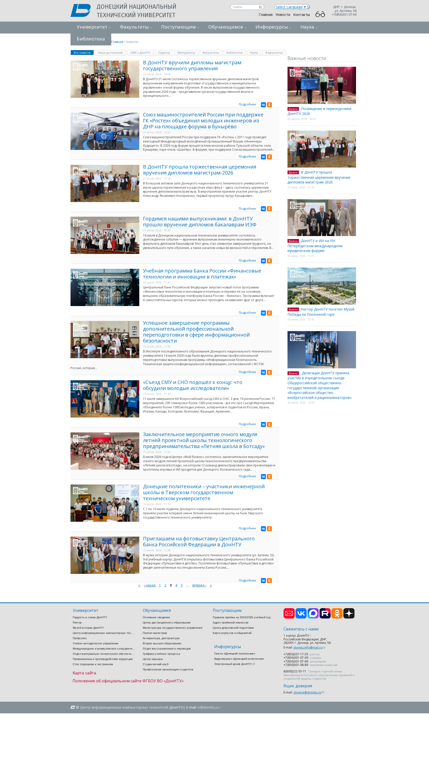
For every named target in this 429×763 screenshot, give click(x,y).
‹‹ (139, 585)
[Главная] (84, 10)
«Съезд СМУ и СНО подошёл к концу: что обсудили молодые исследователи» (192, 385)
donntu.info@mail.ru (309, 647)
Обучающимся (225, 27)
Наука (307, 27)
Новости (283, 14)
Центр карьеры (153, 659)
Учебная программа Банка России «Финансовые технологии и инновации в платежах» (202, 273)
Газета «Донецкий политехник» (234, 653)
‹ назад (149, 585)
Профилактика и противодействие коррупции (103, 659)
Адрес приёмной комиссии (230, 622)
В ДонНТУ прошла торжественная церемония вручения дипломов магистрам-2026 (199, 169)
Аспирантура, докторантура (161, 638)
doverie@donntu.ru (308, 692)
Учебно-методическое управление (96, 643)
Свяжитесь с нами (301, 629)
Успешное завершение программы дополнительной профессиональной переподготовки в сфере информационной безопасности (196, 331)
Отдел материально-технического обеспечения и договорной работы (104, 653)
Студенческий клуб (155, 664)
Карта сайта (84, 673)
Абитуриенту (186, 52)
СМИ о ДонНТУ (140, 52)
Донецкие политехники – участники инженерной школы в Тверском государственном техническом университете (204, 492)
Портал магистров (155, 632)
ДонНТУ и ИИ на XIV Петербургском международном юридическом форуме (314, 245)
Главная (266, 14)
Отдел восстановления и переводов (167, 648)
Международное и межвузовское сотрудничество (104, 648)
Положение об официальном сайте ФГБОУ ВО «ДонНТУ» (128, 681)
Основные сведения (156, 617)
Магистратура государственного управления (172, 627)
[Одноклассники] (269, 104)
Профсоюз (80, 638)
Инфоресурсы (271, 27)
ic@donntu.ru (210, 707)
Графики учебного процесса (161, 653)
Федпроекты (274, 52)
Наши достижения (110, 52)
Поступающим (178, 27)
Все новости (84, 52)
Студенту (164, 52)
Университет (92, 27)
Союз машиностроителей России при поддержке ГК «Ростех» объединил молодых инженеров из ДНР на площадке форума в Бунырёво (203, 120)
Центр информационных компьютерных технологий (104, 632)
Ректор (77, 622)
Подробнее (247, 104)
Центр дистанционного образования (167, 622)
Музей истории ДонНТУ (88, 627)
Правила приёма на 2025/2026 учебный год (241, 617)
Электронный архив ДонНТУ (234, 663)
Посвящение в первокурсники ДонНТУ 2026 (319, 111)
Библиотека (234, 52)
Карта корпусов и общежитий (232, 632)
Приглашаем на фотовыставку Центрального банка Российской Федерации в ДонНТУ (199, 541)
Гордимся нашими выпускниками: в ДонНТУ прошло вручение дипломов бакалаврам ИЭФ (199, 221)
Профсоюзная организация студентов (168, 669)
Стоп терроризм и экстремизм (93, 664)
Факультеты (134, 27)
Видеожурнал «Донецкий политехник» (239, 658)
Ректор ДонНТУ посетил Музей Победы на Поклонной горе (320, 312)
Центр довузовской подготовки (233, 627)
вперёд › (199, 585)
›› (211, 585)
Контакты (301, 14)
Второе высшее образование (162, 643)
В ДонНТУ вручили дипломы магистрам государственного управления (192, 65)
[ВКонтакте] (263, 104)
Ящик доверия (298, 686)
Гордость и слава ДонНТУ (90, 617)
